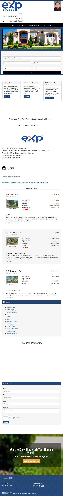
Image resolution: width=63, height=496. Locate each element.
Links (8, 318)
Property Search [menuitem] (21, 25)
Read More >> (9, 223)
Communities (10, 325)
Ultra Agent (34, 493)
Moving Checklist (11, 326)
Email (4, 401)
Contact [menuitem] (50, 25)
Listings (8, 316)
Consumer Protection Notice (11, 176)
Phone (5, 395)
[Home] (12, 6)
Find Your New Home (12, 328)
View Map (55, 203)
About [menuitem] (43, 25)
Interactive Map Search (13, 311)
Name (4, 389)
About (8, 319)
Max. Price (36, 60)
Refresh (16, 418)
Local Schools (10, 330)
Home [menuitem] (12, 25)
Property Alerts (10, 309)
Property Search (11, 307)
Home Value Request (12, 321)
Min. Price (5, 60)
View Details (55, 200)
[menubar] (31, 25)
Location (5, 55)
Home (8, 306)
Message (5, 407)
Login (8, 314)
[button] (32, 72)
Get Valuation (49, 98)
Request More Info (54, 205)
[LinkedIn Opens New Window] (22, 13)
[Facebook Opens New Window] (20, 13)
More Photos (12, 208)
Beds (4, 65)
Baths (35, 65)
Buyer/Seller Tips (11, 331)
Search (7, 96)
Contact (9, 323)
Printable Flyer (54, 207)
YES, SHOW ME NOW (31, 461)
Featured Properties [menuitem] (34, 25)
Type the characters (7, 415)
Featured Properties (12, 312)
